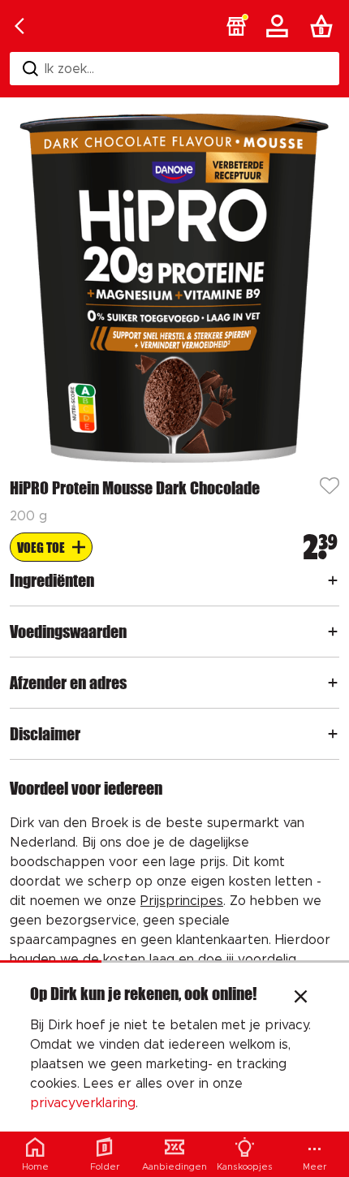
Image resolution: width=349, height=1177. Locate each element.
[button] (236, 26)
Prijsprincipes (181, 901)
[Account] (280, 26)
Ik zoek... (69, 69)
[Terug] (19, 26)
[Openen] (332, 580)
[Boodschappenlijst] (324, 26)
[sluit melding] (300, 998)
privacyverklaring (83, 1103)
